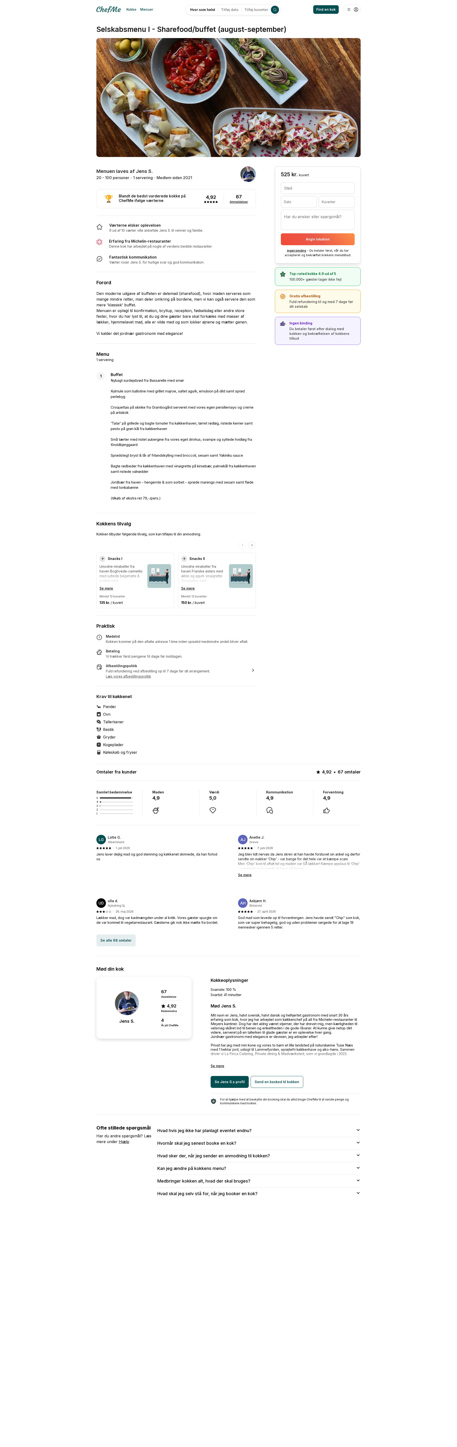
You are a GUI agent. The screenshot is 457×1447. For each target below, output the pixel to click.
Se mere (106, 588)
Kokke (131, 9)
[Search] (275, 10)
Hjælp (124, 1141)
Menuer (146, 9)
